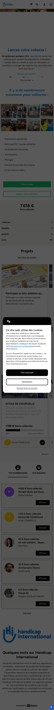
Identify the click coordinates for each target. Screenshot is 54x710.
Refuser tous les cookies (27, 388)
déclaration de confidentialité (21, 346)
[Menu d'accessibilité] (51, 707)
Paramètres (27, 382)
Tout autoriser (27, 372)
